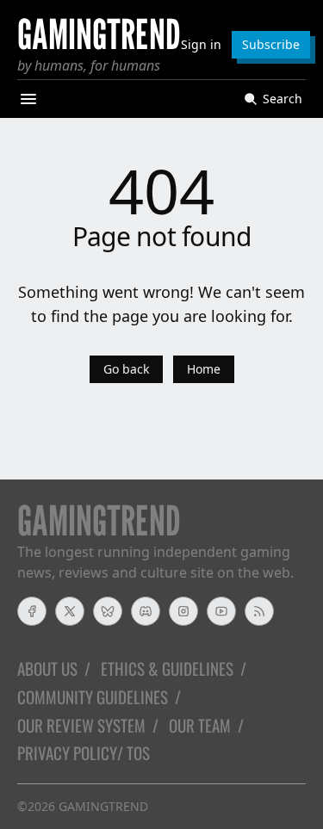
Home (204, 369)
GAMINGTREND (103, 806)
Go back (126, 369)
